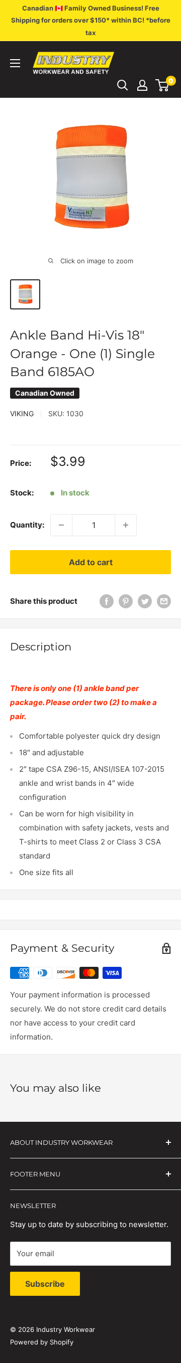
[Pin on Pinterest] (126, 601)
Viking (22, 413)
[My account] (142, 85)
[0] (162, 85)
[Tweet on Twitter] (145, 601)
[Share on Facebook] (107, 601)
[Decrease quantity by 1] (61, 525)
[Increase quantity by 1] (125, 525)
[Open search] (122, 85)
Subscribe (45, 1284)
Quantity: (27, 525)
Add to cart (91, 562)
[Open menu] (15, 63)
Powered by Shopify (41, 1342)
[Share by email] (164, 601)
